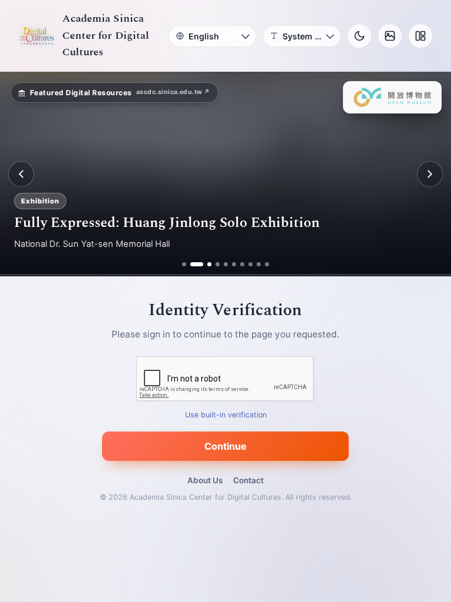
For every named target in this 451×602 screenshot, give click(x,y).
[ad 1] (184, 264)
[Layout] (420, 36)
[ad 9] (259, 264)
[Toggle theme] (359, 36)
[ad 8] (250, 264)
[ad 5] (226, 264)
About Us (205, 480)
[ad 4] (218, 264)
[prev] (21, 174)
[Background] (390, 36)
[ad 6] (234, 264)
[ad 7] (242, 264)
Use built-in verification (226, 415)
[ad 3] (204, 264)
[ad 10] (267, 264)
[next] (430, 174)
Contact (248, 480)
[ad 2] (192, 264)
